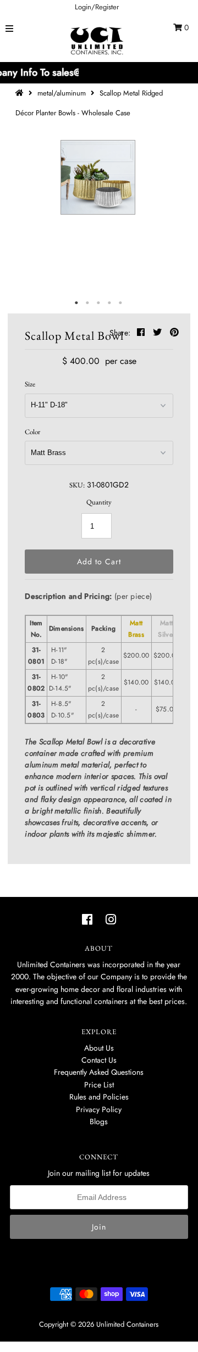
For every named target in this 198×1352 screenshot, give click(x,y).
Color (32, 431)
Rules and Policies (99, 1096)
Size (30, 384)
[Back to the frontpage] (20, 93)
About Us (99, 1047)
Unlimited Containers (127, 1324)
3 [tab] (99, 303)
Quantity (99, 502)
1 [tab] (77, 303)
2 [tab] (88, 303)
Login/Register (97, 7)
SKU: (77, 485)
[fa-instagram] (111, 919)
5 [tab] (121, 303)
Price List (99, 1084)
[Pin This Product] (174, 332)
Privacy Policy (99, 1109)
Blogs (99, 1121)
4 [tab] (110, 303)
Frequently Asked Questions (99, 1072)
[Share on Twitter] (158, 332)
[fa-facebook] (87, 919)
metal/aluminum (61, 93)
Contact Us (99, 1059)
